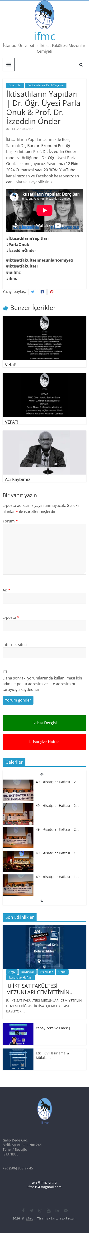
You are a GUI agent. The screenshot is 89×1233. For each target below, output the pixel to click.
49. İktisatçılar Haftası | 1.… (57, 853)
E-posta (11, 617)
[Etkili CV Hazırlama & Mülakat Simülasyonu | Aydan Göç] (18, 1051)
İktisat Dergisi (45, 722)
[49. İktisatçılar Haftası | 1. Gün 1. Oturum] (18, 877)
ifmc (45, 36)
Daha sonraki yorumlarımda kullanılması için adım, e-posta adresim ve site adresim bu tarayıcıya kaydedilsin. (42, 683)
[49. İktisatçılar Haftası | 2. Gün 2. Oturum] (18, 806)
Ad (6, 590)
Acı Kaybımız (17, 479)
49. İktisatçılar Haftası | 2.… (57, 782)
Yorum (10, 521)
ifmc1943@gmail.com (44, 1187)
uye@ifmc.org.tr (44, 1182)
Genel (62, 972)
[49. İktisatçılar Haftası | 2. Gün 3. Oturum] (18, 782)
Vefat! (10, 364)
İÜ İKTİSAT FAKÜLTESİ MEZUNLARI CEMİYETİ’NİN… (40, 988)
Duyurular (15, 85)
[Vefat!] (44, 318)
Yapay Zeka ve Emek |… (54, 1028)
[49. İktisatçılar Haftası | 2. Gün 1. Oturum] (18, 829)
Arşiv (12, 972)
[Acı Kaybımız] (44, 433)
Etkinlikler (46, 972)
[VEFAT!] (44, 376)
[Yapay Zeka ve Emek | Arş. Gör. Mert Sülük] (18, 1026)
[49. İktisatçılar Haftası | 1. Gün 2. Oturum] (18, 853)
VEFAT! (11, 422)
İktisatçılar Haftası (45, 741)
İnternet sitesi (15, 644)
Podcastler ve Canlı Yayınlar (46, 85)
